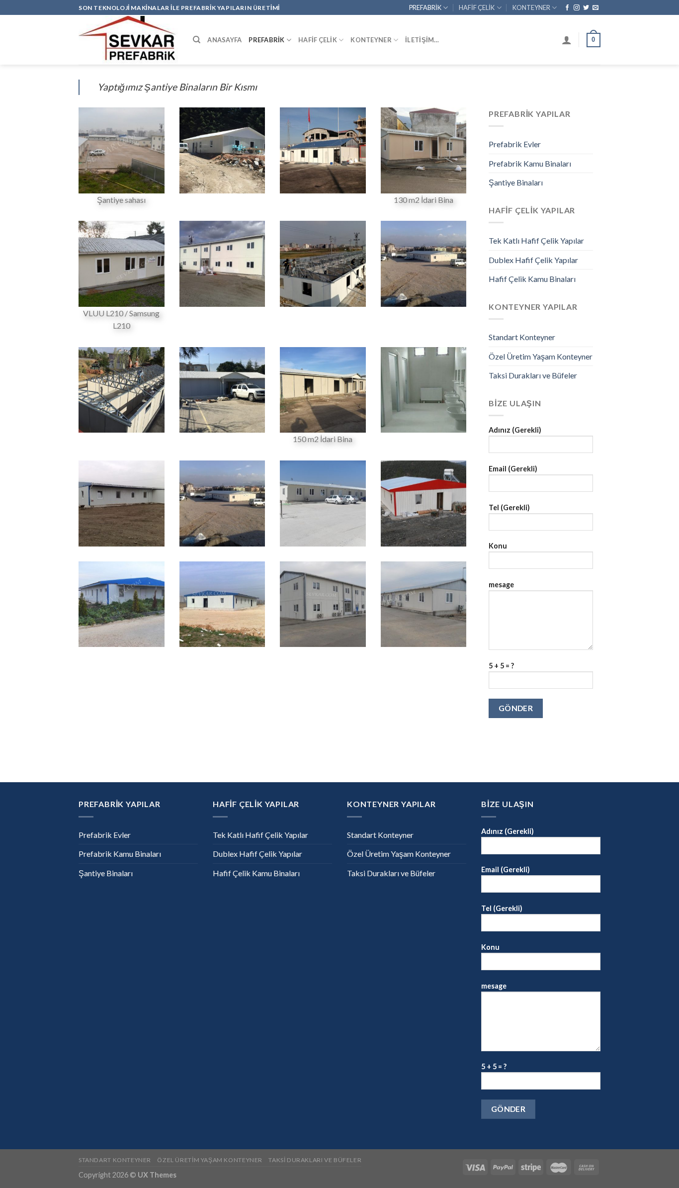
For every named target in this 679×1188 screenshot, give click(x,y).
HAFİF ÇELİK (477, 7)
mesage (501, 584)
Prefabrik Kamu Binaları (530, 163)
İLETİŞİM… (422, 40)
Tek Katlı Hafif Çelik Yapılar (536, 240)
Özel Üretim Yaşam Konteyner (541, 356)
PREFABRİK (425, 7)
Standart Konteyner (522, 337)
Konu (498, 546)
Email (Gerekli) (513, 468)
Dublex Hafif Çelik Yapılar (533, 260)
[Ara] (196, 39)
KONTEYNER (531, 7)
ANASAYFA (224, 40)
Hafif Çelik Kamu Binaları (532, 278)
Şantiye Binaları (516, 182)
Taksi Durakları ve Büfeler (533, 375)
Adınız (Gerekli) (515, 430)
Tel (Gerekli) (509, 507)
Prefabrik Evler (515, 144)
